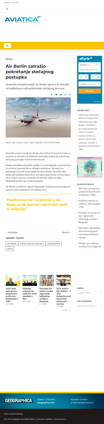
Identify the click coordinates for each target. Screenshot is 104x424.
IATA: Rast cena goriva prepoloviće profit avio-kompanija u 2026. (12, 295)
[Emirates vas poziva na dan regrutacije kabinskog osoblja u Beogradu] (46, 276)
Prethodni (13, 232)
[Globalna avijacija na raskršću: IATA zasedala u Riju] (30, 276)
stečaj (10, 248)
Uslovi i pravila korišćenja (13, 414)
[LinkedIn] (61, 94)
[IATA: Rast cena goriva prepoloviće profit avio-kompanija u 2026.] (13, 276)
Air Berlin (12, 243)
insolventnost (53, 243)
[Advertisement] (40, 33)
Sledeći (65, 232)
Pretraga (89, 91)
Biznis (9, 59)
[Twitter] (56, 94)
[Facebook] (51, 94)
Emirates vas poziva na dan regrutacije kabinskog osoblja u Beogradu (46, 295)
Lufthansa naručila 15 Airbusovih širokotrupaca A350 (89, 146)
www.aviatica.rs (60, 419)
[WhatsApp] (65, 94)
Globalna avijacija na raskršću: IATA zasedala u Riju (30, 293)
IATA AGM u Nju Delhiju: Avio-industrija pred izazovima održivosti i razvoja (63, 296)
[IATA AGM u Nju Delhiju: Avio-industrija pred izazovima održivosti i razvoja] (63, 276)
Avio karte (97, 102)
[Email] (69, 94)
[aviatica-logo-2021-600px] (23, 16)
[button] (6, 291)
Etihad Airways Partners (32, 243)
